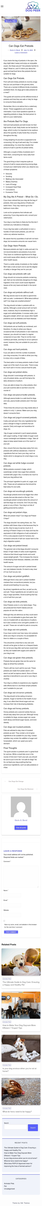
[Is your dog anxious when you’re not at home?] (21, 1048)
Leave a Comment (21, 53)
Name (6, 890)
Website (6, 910)
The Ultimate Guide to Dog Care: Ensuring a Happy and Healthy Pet (21, 983)
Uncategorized (9, 1189)
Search (6, 1123)
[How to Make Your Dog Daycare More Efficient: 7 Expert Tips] (21, 1005)
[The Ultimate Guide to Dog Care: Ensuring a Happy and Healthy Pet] (21, 961)
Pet (5, 1186)
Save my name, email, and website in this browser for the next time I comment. (20, 925)
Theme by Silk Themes (21, 1203)
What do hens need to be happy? (17, 1111)
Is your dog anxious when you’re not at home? (19, 1069)
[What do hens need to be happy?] (21, 1091)
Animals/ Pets (11, 21)
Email (6, 900)
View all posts (21, 828)
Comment (7, 861)
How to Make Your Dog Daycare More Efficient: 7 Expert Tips (19, 1026)
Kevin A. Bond (15, 50)
